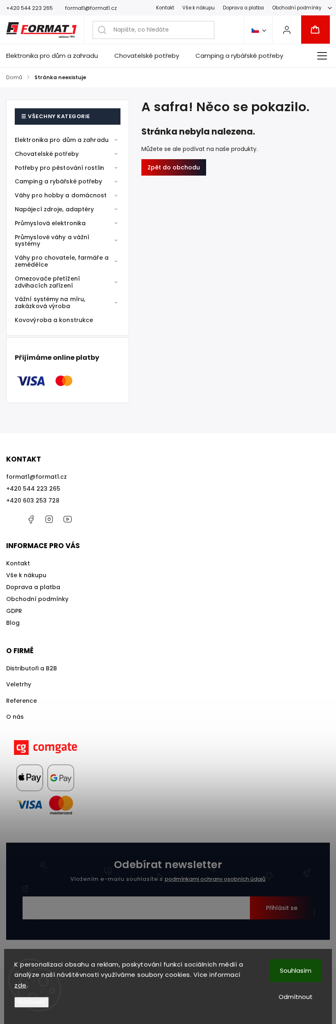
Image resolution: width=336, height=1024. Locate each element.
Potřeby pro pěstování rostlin (59, 168)
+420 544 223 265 (33, 489)
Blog (13, 623)
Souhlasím (295, 970)
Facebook (31, 519)
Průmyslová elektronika (50, 223)
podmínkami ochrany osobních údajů (215, 878)
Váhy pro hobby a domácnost (61, 195)
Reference (21, 701)
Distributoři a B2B (31, 668)
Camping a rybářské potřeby (58, 181)
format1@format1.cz (36, 477)
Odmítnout (296, 996)
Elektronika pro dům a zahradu (62, 140)
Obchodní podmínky (297, 8)
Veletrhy (18, 684)
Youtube (67, 519)
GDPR (14, 611)
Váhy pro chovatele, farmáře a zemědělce (62, 261)
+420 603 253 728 (32, 500)
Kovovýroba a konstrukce (54, 320)
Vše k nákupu (198, 8)
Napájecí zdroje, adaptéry (54, 209)
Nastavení (31, 1002)
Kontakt (165, 8)
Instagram (49, 519)
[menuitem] (56, 55)
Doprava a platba (243, 8)
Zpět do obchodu (174, 167)
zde (20, 985)
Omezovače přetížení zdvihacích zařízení (47, 282)
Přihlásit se (281, 908)
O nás (15, 717)
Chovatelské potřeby (47, 154)
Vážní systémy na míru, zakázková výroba (50, 302)
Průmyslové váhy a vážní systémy (52, 240)
